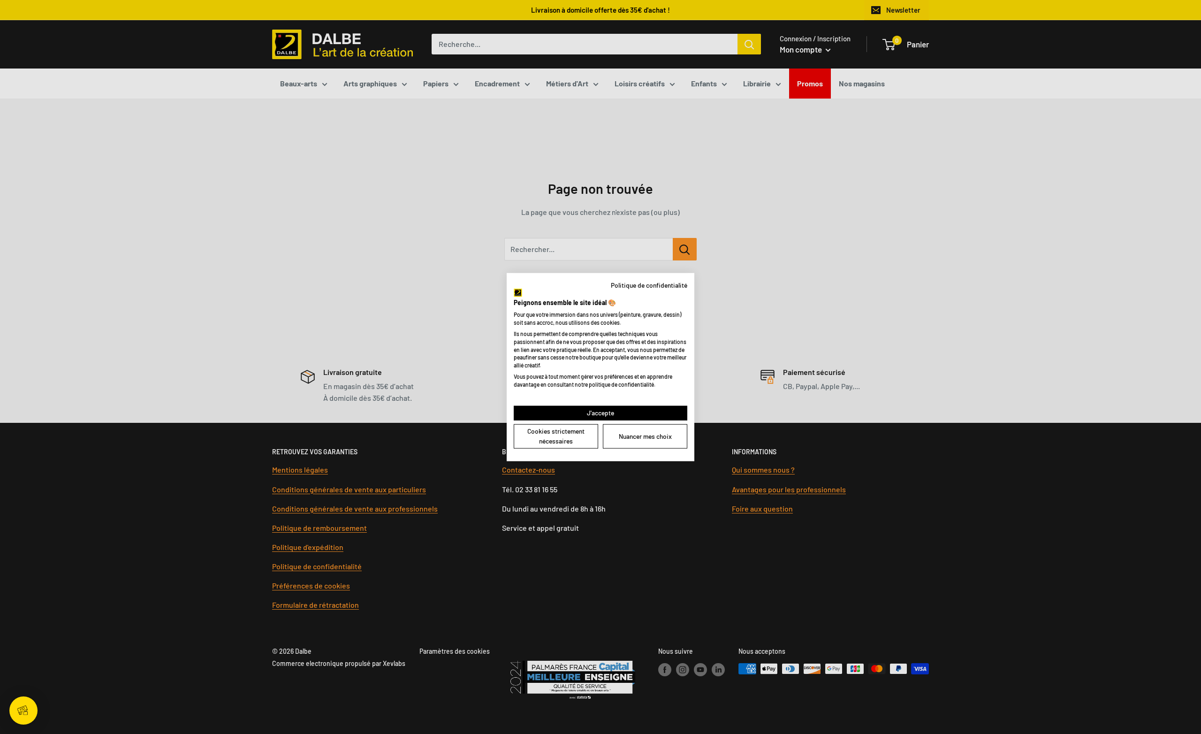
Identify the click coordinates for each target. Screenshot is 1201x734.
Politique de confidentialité (649, 285)
